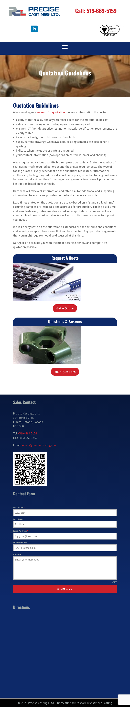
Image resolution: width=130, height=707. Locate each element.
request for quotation (51, 112)
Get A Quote (64, 308)
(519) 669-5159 (27, 433)
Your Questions (65, 371)
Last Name (18, 519)
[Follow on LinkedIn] (34, 29)
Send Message (64, 588)
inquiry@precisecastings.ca (38, 445)
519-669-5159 (102, 11)
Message (17, 554)
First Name (19, 507)
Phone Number (20, 542)
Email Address (20, 531)
